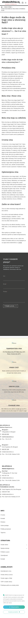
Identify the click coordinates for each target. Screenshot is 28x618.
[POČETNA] (1, 7)
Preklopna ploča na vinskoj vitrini (10, 585)
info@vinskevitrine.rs (8, 436)
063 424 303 (5, 434)
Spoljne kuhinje (5, 548)
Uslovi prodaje (5, 525)
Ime (4, 276)
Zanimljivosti (4, 555)
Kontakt (3, 518)
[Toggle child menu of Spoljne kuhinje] (26, 548)
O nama (3, 515)
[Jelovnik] (25, 2)
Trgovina (3, 532)
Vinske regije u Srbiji (6, 578)
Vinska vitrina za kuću (7, 574)
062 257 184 (5, 449)
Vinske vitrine (4, 544)
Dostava (3, 522)
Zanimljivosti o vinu (6, 571)
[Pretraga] (19, 2)
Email (5, 284)
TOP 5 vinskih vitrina (6, 581)
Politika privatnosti (6, 529)
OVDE (20, 242)
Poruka (5, 291)
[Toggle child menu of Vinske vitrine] (26, 545)
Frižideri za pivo (5, 552)
